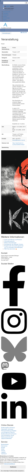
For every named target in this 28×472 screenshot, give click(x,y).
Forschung (5, 15)
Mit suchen (9, 6)
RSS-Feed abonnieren (9, 249)
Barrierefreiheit (4, 444)
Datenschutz (4, 446)
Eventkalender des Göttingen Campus (13, 244)
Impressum (4, 453)
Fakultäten (5, 13)
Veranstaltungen (6, 33)
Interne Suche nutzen (9, 8)
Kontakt (3, 447)
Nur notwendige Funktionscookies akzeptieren (12, 470)
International (6, 21)
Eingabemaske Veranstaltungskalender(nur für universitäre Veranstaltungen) (13, 246)
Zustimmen (13, 467)
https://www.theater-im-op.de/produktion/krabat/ (18, 143)
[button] (3, 29)
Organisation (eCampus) (7, 429)
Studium (5, 16)
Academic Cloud (10, 435)
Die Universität (6, 11)
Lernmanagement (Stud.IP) (8, 432)
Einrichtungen (6, 18)
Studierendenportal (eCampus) (8, 434)
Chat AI (3, 435)
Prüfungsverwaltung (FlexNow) (8, 430)
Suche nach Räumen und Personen (13, 239)
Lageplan (3, 452)
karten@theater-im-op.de (18, 140)
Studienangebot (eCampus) (8, 427)
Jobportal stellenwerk (6, 438)
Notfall (2, 449)
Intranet (3, 450)
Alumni (4, 19)
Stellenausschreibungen (7, 437)
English (24, 32)
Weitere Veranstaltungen (10, 242)
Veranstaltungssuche (9, 241)
